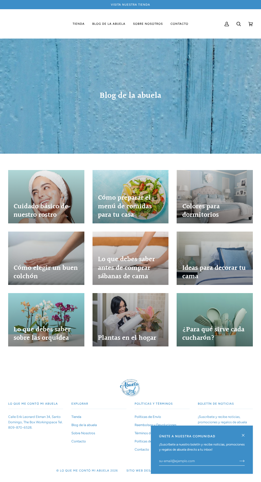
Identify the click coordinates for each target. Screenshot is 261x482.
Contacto (78, 441)
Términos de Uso (147, 433)
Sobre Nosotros (83, 433)
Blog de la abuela (84, 425)
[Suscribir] (238, 461)
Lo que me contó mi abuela (84, 470)
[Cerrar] (245, 433)
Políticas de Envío (148, 417)
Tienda (76, 417)
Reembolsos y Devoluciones (155, 425)
